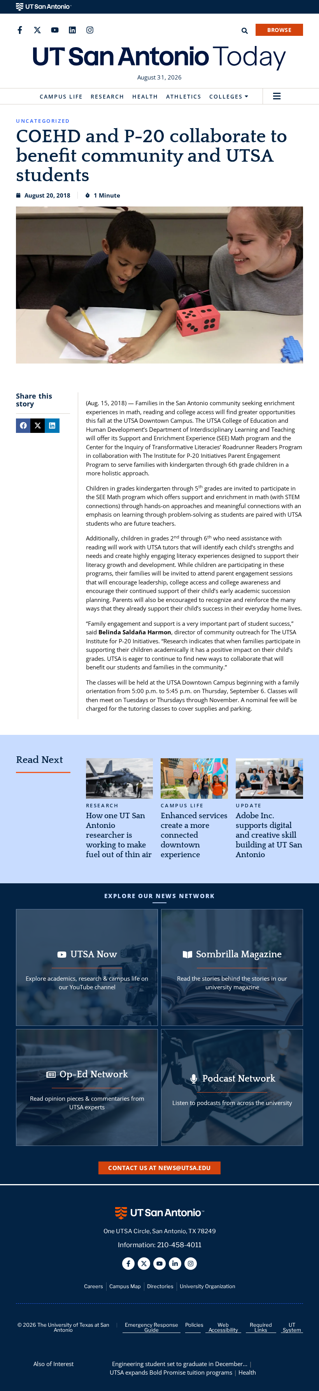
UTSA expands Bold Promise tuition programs (171, 1372)
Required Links (261, 1327)
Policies (194, 1325)
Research (107, 96)
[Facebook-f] (20, 30)
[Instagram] (90, 30)
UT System (292, 1327)
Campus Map (125, 1286)
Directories (160, 1286)
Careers (93, 1286)
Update (249, 805)
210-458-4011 (179, 1245)
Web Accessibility (223, 1327)
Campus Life (61, 96)
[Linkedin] (72, 30)
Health (145, 96)
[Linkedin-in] (175, 1263)
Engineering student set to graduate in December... (179, 1364)
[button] (277, 96)
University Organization (207, 1286)
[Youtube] (55, 30)
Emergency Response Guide (151, 1327)
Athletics (184, 96)
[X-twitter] (37, 30)
